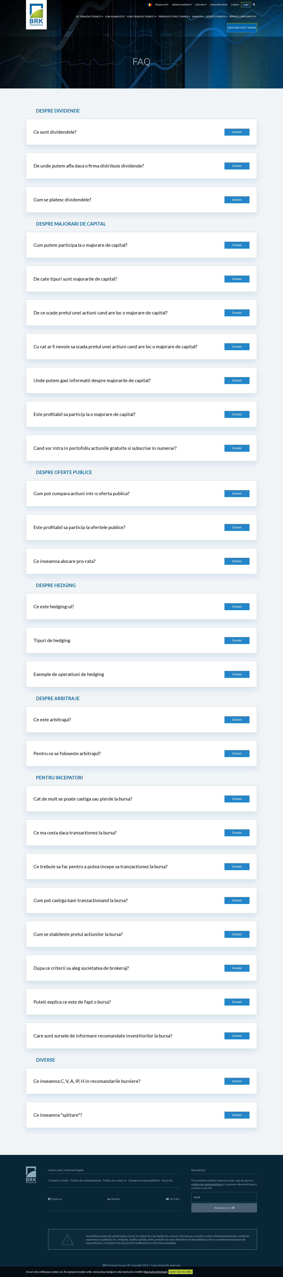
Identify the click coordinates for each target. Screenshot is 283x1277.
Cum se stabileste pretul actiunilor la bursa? (78, 934)
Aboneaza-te (223, 1207)
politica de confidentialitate (206, 1184)
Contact (235, 4)
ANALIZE (197, 16)
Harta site (167, 1180)
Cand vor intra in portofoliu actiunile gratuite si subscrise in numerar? (105, 448)
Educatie (200, 4)
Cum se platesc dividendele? (62, 199)
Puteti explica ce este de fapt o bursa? (72, 1002)
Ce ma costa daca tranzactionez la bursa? (74, 832)
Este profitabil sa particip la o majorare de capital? (84, 414)
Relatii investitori (181, 4)
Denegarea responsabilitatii (144, 1180)
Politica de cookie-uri (115, 1180)
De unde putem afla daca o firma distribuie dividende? (88, 165)
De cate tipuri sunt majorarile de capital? (75, 279)
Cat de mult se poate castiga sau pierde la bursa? (82, 798)
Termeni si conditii (58, 1180)
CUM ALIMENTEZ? (115, 16)
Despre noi (161, 4)
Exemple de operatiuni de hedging (68, 674)
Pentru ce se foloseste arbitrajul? (67, 753)
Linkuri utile (55, 1170)
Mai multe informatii (155, 1271)
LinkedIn (115, 1198)
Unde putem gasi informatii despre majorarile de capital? (92, 380)
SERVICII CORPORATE (242, 16)
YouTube (174, 1198)
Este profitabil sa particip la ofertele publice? (79, 527)
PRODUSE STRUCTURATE (173, 16)
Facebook (56, 1198)
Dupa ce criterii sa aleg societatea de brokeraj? (81, 968)
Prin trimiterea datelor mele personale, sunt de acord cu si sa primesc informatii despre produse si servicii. (224, 1184)
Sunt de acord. (180, 1271)
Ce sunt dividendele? (54, 132)
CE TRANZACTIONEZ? (89, 16)
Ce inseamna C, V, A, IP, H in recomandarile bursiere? (86, 1081)
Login (246, 4)
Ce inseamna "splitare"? (57, 1115)
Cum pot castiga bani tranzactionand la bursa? (80, 900)
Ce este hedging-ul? (53, 606)
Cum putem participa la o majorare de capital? (80, 245)
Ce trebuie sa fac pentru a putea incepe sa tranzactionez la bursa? (100, 866)
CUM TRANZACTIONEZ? (141, 16)
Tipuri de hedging (51, 640)
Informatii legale (74, 1170)
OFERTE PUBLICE (216, 16)
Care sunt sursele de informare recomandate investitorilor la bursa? (102, 1035)
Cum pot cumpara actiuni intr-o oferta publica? (81, 493)
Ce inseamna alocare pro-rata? (64, 561)
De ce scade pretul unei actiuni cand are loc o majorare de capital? (100, 312)
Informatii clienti (218, 4)
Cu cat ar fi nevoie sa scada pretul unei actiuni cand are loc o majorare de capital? (115, 346)
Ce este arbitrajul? (52, 719)
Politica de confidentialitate (85, 1180)
